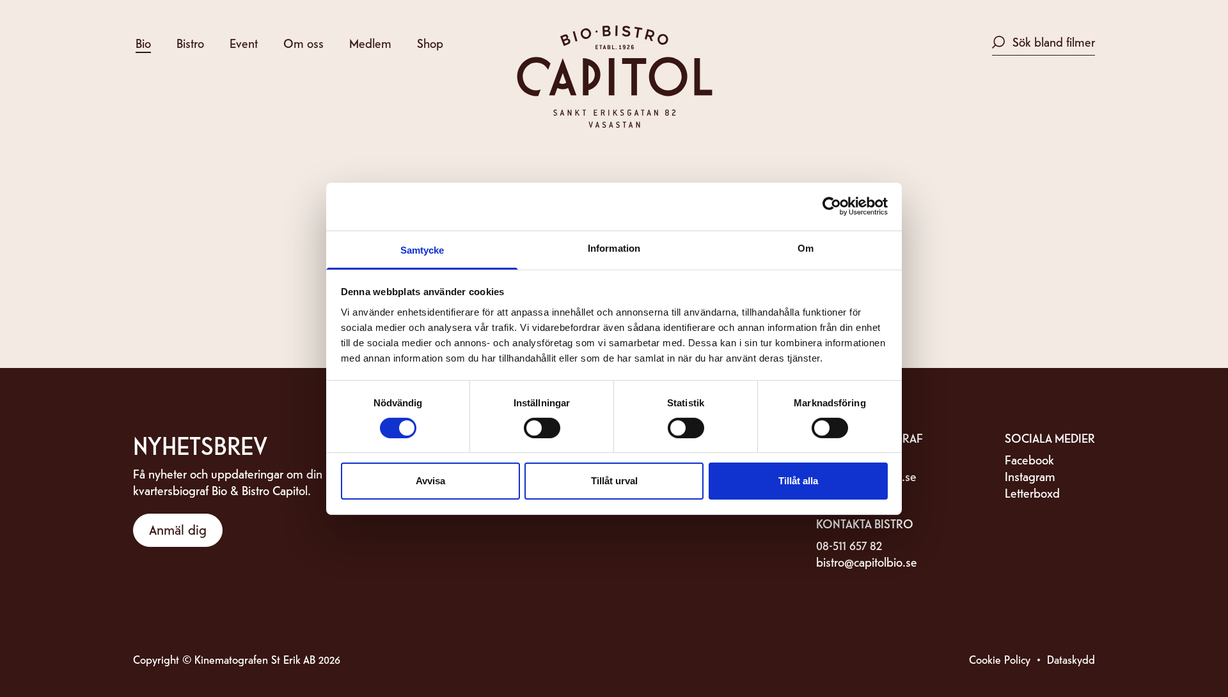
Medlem (370, 42)
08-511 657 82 (849, 545)
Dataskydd (1071, 659)
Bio (143, 42)
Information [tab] (614, 247)
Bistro (190, 42)
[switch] (542, 428)
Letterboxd (1032, 492)
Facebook (1029, 459)
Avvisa (430, 480)
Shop (430, 42)
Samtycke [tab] (422, 249)
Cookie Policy (999, 659)
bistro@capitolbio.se (866, 561)
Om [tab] (806, 247)
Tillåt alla (798, 480)
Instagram (1030, 476)
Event (244, 42)
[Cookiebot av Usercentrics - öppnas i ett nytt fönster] (832, 206)
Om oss (303, 42)
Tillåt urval (614, 480)
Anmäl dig (178, 529)
